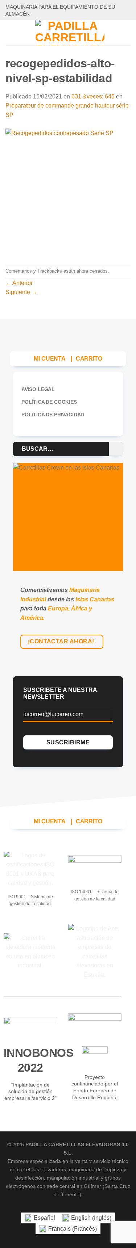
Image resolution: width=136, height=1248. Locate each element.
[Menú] (9, 32)
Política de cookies (49, 402)
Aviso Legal (38, 389)
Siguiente (21, 292)
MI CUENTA (50, 359)
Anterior (19, 283)
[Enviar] (116, 449)
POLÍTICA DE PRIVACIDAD (52, 414)
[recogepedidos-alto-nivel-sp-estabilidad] (68, 192)
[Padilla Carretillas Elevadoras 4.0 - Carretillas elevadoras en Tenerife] (70, 32)
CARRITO (89, 359)
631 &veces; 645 (93, 96)
